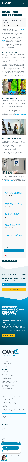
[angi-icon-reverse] (7, 1)
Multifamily (5, 437)
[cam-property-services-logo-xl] (10, 348)
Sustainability (5, 386)
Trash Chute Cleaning (7, 379)
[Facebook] (4, 26)
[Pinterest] (17, 26)
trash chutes (6, 143)
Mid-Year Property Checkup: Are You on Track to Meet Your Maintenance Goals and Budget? (13, 203)
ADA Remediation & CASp (8, 382)
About (3, 426)
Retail (3, 438)
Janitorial (4, 374)
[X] (9, 26)
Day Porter (5, 371)
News (3, 428)
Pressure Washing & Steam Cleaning (11, 375)
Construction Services (7, 388)
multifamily (22, 29)
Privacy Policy (23, 449)
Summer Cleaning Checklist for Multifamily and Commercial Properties (13, 214)
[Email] (21, 26)
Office (3, 439)
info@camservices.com (9, 366)
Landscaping (5, 372)
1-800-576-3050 (8, 363)
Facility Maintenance (7, 378)
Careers (4, 429)
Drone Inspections (6, 384)
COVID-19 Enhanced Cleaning (9, 381)
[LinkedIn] (13, 26)
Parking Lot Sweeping (7, 377)
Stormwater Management (8, 385)
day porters (20, 69)
